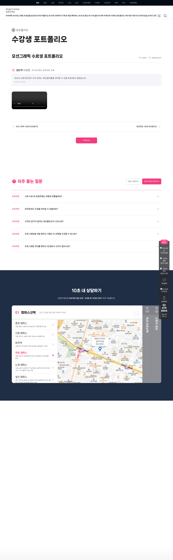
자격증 (113, 16)
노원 (69, 3)
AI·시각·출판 (93, 16)
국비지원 (128, 16)
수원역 (97, 3)
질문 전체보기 (133, 181)
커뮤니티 (135, 16)
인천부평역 (87, 3)
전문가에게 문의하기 (151, 181)
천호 (37, 3)
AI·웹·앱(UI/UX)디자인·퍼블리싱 (36, 16)
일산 (76, 3)
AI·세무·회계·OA (104, 16)
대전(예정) (133, 3)
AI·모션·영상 (83, 16)
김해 (116, 3)
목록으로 (86, 140)
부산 (123, 3)
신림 (52, 3)
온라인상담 (143, 16)
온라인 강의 (152, 16)
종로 (45, 3)
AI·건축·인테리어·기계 (57, 16)
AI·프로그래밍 (18, 16)
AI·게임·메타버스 (72, 16)
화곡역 (61, 3)
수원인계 (107, 3)
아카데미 (9, 16)
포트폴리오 (120, 16)
